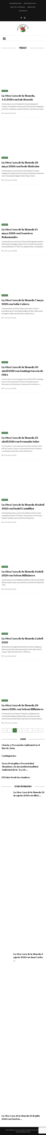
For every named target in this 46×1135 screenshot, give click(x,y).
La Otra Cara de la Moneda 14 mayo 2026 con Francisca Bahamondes (20, 233)
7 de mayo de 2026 (10, 318)
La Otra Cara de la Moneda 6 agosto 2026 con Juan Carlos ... (28, 957)
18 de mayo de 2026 (10, 251)
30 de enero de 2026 (11, 723)
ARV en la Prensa (17, 7)
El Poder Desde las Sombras (16, 777)
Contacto (23, 11)
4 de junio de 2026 (10, 113)
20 (35, 730)
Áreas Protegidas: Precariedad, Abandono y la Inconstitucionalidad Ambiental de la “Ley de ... (20, 766)
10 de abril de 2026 (10, 589)
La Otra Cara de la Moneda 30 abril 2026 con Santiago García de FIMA (22, 370)
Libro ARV (31, 7)
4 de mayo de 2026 (10, 388)
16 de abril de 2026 (10, 522)
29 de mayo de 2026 (10, 180)
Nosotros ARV (16, 3)
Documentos (29, 3)
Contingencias (9, 755)
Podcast (4, 90)
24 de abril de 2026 (10, 455)
